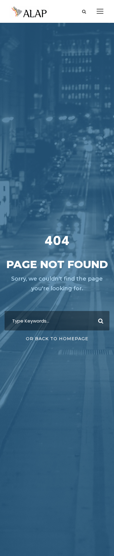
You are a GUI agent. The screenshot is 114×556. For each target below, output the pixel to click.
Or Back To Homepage (57, 338)
